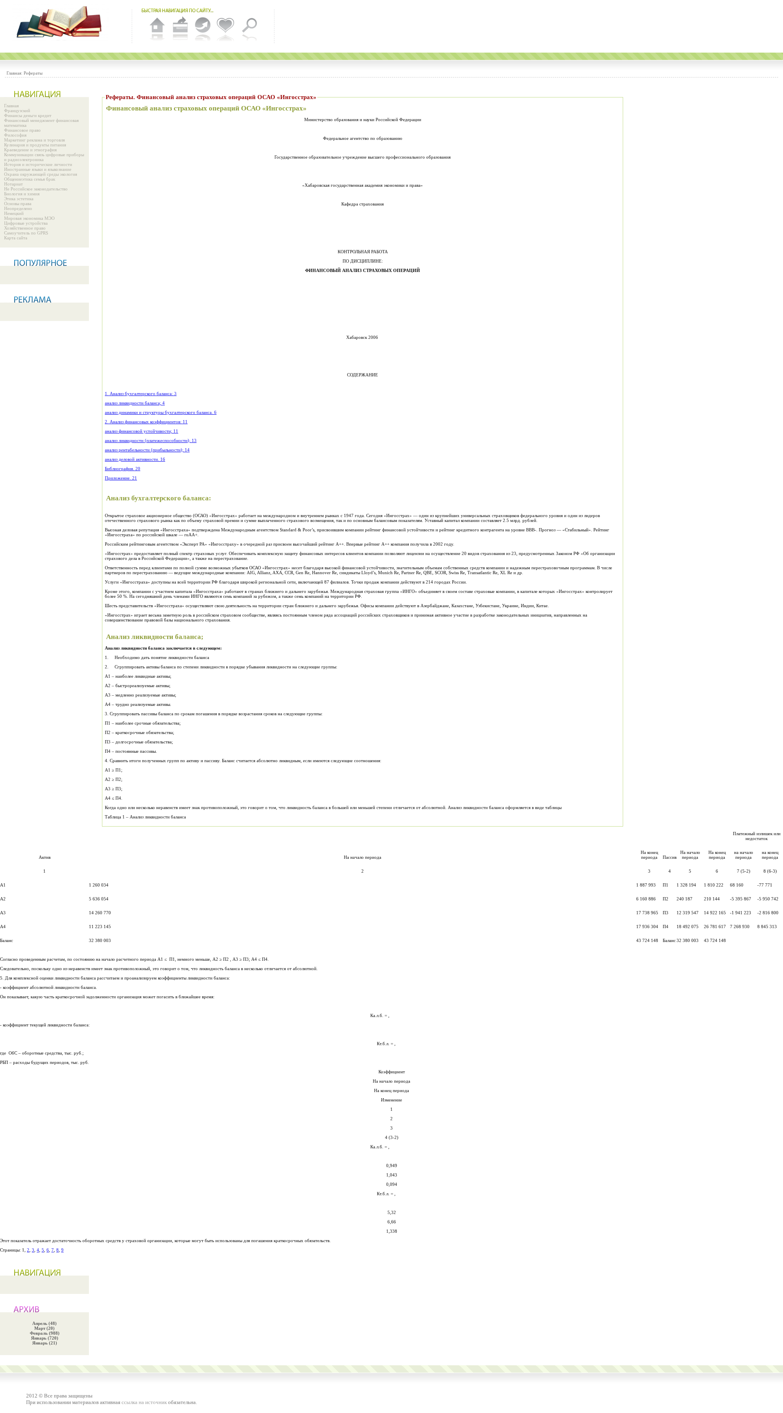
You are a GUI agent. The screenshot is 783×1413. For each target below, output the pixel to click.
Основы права (17, 203)
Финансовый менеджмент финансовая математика (41, 123)
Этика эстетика (18, 198)
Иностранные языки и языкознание (37, 169)
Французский (17, 110)
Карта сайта (15, 237)
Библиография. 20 (122, 468)
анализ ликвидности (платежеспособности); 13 (151, 440)
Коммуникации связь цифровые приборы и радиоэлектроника (44, 157)
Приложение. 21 (121, 477)
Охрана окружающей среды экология (40, 174)
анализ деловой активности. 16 (135, 459)
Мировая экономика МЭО (29, 218)
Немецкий (14, 213)
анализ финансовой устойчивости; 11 (141, 431)
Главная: (14, 73)
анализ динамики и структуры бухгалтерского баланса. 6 (161, 412)
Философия (15, 135)
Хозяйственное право (25, 228)
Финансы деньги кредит (27, 115)
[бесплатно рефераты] (61, 22)
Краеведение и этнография (30, 149)
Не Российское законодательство (36, 188)
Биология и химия (22, 193)
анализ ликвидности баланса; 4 (135, 402)
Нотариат (13, 183)
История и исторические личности (38, 164)
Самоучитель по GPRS (26, 232)
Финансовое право (22, 130)
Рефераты (33, 73)
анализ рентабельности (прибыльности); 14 (147, 449)
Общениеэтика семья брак (29, 179)
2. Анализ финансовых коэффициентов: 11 (146, 421)
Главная (11, 105)
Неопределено (18, 208)
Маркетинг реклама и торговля (34, 139)
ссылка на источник (144, 1402)
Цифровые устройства (26, 223)
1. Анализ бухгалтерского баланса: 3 (141, 393)
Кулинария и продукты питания (35, 144)
